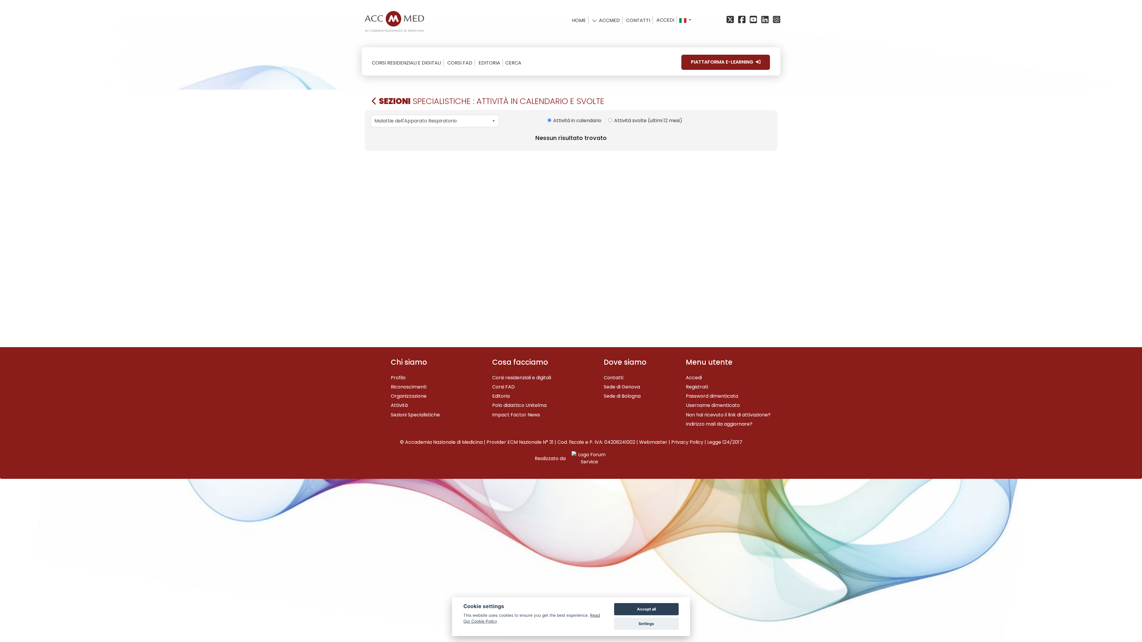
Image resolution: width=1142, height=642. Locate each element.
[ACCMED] (394, 20)
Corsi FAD (503, 386)
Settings (646, 623)
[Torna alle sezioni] (374, 101)
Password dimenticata (712, 396)
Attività (399, 405)
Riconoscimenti (408, 386)
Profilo (398, 377)
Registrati (697, 386)
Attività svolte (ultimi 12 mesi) (648, 120)
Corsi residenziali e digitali (521, 377)
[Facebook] (743, 20)
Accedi (665, 20)
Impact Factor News (516, 414)
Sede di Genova (622, 386)
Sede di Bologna (622, 396)
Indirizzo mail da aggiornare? (719, 424)
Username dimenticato (713, 405)
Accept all (646, 609)
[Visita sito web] (587, 458)
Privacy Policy (687, 442)
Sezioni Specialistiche (415, 414)
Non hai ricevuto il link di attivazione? (728, 414)
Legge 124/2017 (724, 442)
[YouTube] (754, 20)
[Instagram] (776, 20)
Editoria (501, 396)
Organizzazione (408, 396)
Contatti (613, 377)
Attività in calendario (577, 120)
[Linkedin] (766, 20)
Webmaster (653, 442)
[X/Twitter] (732, 20)
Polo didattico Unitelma (519, 405)
